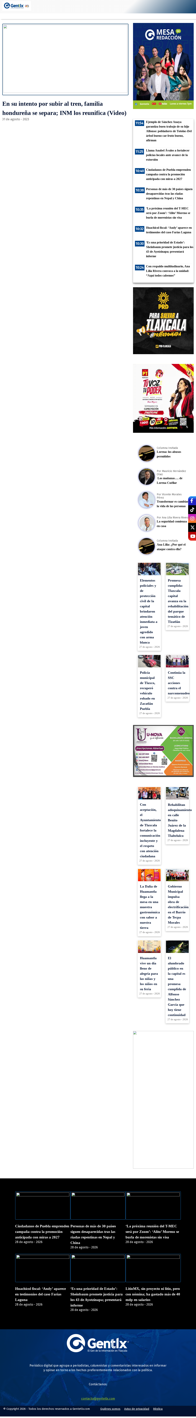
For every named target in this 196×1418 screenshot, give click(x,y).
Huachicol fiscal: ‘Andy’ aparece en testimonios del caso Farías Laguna (40, 1294)
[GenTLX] (98, 1351)
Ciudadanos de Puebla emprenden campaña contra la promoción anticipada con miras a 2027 (42, 1231)
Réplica (158, 1409)
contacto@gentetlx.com (98, 1398)
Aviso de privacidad (136, 1409)
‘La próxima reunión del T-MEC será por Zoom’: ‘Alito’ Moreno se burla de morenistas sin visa (152, 1231)
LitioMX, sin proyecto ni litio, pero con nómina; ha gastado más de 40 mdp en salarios (153, 1294)
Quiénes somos (110, 1409)
